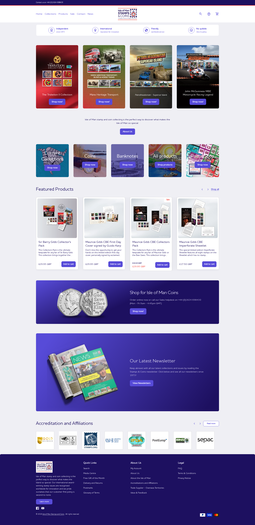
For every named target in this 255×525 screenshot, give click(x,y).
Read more (211, 424)
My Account (136, 468)
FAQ (180, 468)
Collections (50, 14)
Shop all (215, 189)
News (90, 14)
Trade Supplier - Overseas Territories (147, 488)
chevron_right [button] (208, 189)
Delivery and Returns (93, 483)
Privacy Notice (184, 478)
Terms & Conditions (187, 473)
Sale (72, 14)
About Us (127, 131)
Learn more (44, 502)
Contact (81, 14)
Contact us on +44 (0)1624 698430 (49, 2)
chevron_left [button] (202, 189)
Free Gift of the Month (94, 478)
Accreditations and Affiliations (144, 483)
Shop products (165, 165)
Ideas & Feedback (139, 493)
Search (86, 468)
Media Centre (89, 473)
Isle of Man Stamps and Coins (53, 514)
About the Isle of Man (141, 478)
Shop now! (57, 102)
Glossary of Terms (91, 493)
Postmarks (88, 488)
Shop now (90, 165)
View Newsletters (142, 383)
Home (39, 14)
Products (63, 14)
